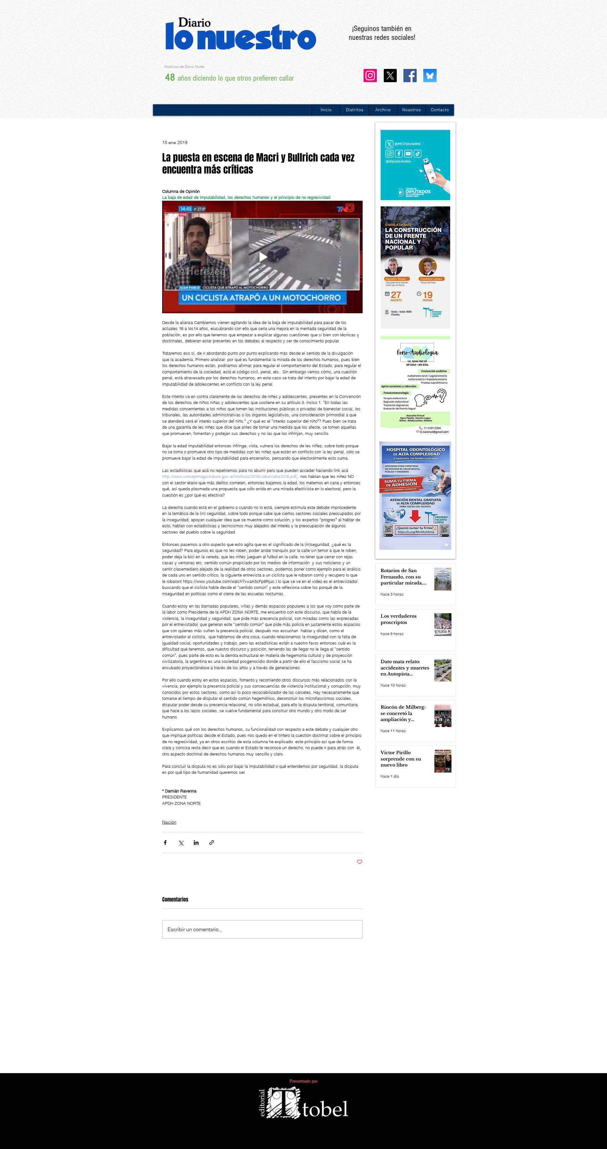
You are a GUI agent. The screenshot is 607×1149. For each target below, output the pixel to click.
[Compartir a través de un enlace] (212, 843)
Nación (169, 822)
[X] (390, 75)
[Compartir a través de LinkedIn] (196, 843)
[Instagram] (370, 75)
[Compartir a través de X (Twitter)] (181, 843)
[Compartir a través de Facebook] (165, 843)
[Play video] (262, 257)
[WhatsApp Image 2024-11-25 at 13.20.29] (430, 75)
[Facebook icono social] (410, 75)
